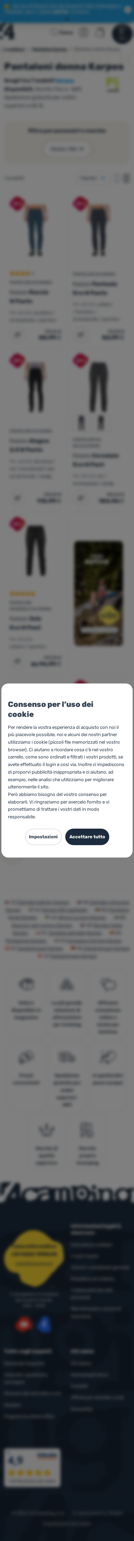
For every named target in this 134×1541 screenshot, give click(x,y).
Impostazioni (43, 836)
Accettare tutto (87, 836)
